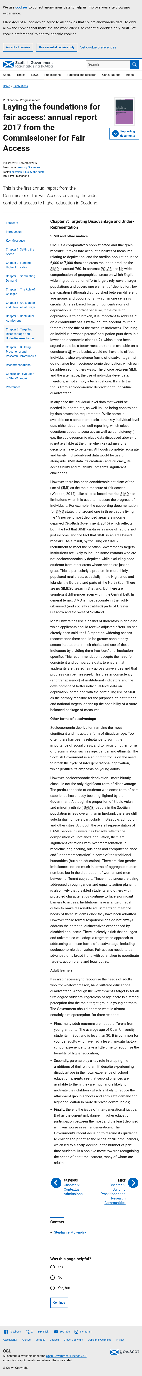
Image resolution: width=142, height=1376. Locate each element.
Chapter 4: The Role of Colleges (20, 292)
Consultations (111, 75)
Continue (59, 1302)
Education (16, 171)
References (13, 387)
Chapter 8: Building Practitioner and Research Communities (21, 351)
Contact (40, 1339)
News (34, 75)
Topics (21, 75)
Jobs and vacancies (99, 1339)
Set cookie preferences (98, 47)
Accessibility (10, 1339)
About (7, 75)
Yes (60, 1267)
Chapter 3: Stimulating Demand (20, 278)
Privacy (120, 1339)
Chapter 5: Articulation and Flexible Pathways (20, 305)
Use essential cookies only (56, 47)
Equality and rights (33, 171)
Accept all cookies (18, 47)
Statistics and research (81, 75)
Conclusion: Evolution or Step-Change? (20, 376)
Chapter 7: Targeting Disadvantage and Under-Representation (20, 334)
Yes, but (64, 1288)
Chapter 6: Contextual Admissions (20, 318)
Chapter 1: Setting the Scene (20, 252)
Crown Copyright (73, 1339)
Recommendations (18, 365)
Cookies (54, 1339)
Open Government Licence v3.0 (66, 1356)
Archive (26, 1339)
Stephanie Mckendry (70, 1232)
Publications (52, 75)
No (60, 1277)
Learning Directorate (28, 167)
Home (6, 86)
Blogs (130, 75)
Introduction (14, 231)
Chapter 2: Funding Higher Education (18, 265)
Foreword (12, 223)
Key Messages (15, 240)
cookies (21, 7)
